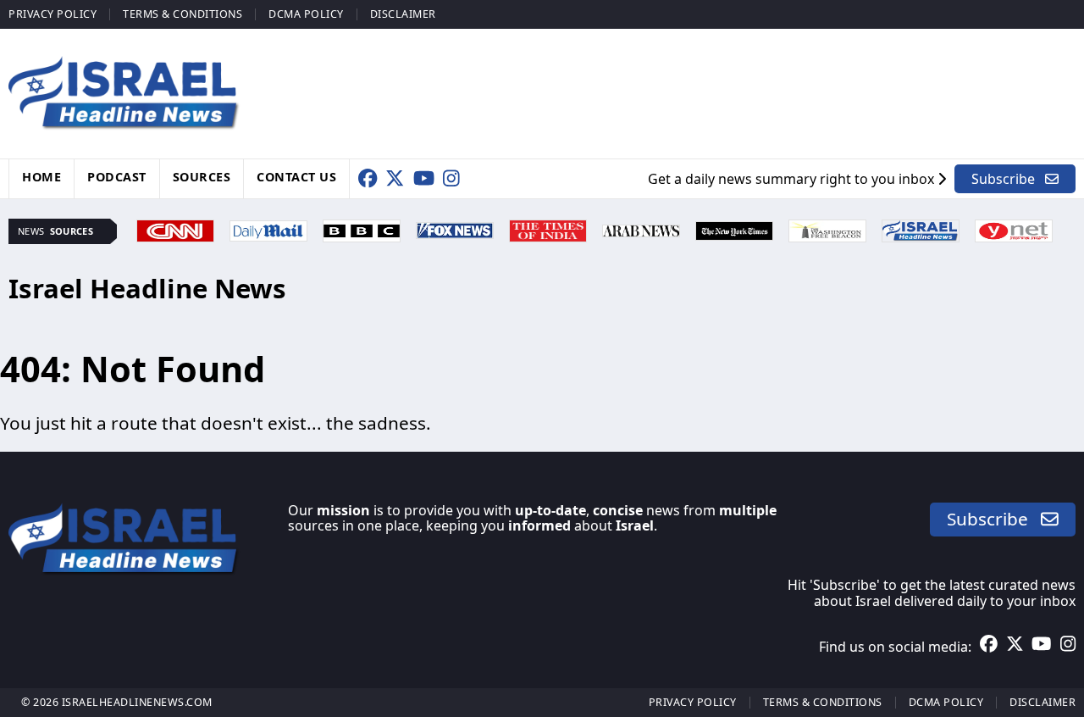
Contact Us (296, 177)
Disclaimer (403, 14)
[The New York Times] (734, 229)
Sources (202, 177)
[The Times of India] (548, 229)
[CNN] (175, 229)
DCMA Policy (306, 14)
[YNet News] (1014, 229)
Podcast (117, 177)
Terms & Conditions (182, 14)
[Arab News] (641, 229)
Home (41, 177)
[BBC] (362, 229)
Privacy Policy (52, 14)
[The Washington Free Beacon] (827, 229)
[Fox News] (455, 229)
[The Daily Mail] (268, 229)
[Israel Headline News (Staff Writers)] (921, 229)
